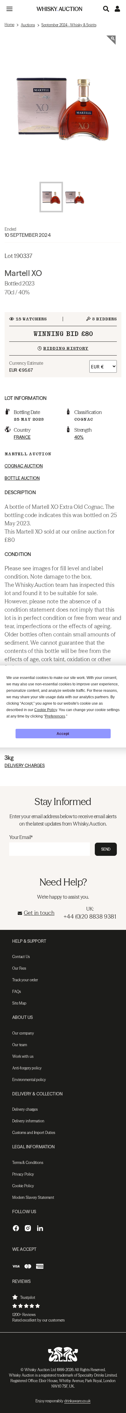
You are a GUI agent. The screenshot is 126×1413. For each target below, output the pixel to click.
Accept (63, 734)
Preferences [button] (55, 716)
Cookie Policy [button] (45, 710)
